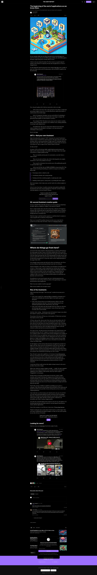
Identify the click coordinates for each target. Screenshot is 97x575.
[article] (48, 532)
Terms (51, 567)
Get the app (53, 570)
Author (34, 504)
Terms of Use (53, 553)
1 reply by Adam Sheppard (37, 517)
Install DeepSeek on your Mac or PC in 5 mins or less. (42, 530)
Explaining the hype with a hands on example (38, 531)
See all (32, 552)
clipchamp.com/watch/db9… (42, 75)
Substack (43, 572)
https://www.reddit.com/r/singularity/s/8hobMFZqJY (41, 505)
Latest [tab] (34, 527)
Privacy (48, 567)
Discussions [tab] (38, 527)
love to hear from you (59, 407)
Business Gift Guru (58, 221)
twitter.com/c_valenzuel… (41, 431)
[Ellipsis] (66, 503)
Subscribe (89, 1)
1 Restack (40, 483)
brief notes (42, 426)
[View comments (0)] (40, 534)
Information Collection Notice (48, 554)
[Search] (82, 2)
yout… (60, 435)
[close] (58, 538)
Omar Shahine (34, 509)
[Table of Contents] (1, 287)
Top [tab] (31, 527)
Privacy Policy (56, 554)
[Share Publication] (85, 2)
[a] (48, 234)
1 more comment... (33, 522)
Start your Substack (45, 570)
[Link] (29, 135)
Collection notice (56, 567)
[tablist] (34, 494)
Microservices (62, 354)
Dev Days (57, 67)
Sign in (94, 1)
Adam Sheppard (35, 503)
